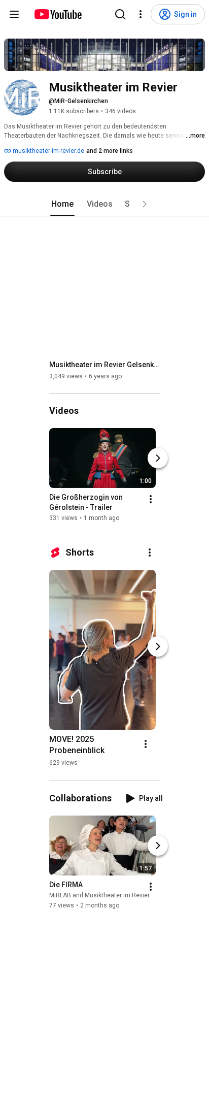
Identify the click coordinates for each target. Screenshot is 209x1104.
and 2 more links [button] (109, 150)
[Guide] (14, 14)
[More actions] (151, 499)
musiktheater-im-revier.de (47, 150)
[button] (144, 204)
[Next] (158, 458)
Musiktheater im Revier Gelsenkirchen (104, 365)
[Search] (120, 14)
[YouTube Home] (57, 14)
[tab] (62, 204)
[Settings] (140, 14)
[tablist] (104, 204)
